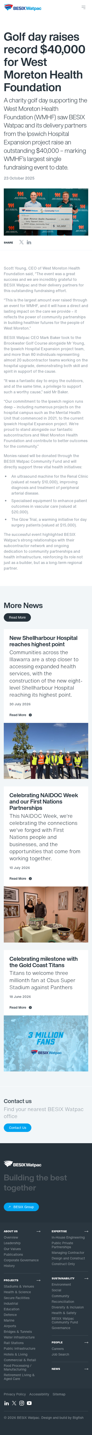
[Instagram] (22, 1404)
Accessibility (39, 1394)
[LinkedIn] (29, 243)
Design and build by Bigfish (62, 1417)
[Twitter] (21, 243)
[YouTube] (29, 1404)
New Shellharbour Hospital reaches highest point (43, 641)
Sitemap (59, 1394)
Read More (17, 617)
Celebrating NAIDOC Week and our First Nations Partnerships (43, 801)
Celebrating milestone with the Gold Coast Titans (43, 961)
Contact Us (17, 1127)
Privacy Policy (15, 1394)
